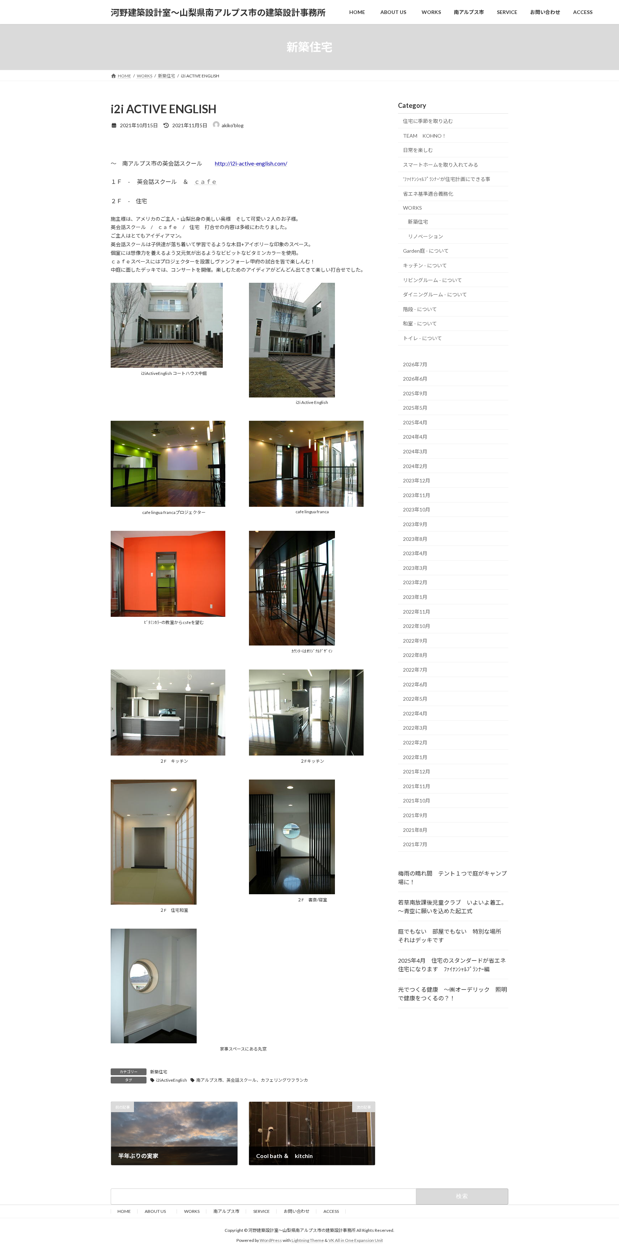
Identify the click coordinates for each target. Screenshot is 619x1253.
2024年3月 (415, 451)
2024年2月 (415, 466)
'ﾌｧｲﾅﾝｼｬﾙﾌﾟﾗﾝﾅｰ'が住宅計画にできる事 (446, 179)
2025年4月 (415, 422)
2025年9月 (415, 393)
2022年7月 (415, 670)
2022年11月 (416, 612)
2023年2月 (415, 583)
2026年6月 (415, 379)
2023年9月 (415, 524)
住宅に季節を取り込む (428, 121)
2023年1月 (415, 597)
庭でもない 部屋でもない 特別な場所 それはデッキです (452, 935)
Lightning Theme (308, 1240)
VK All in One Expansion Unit (355, 1240)
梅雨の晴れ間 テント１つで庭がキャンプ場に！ (452, 877)
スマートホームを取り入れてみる (440, 165)
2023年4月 (415, 553)
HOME (124, 1211)
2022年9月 (415, 641)
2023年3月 (415, 568)
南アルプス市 (226, 1211)
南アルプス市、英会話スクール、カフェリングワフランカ (252, 1080)
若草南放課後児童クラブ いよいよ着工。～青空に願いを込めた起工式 (452, 906)
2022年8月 (415, 655)
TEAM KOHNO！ (425, 136)
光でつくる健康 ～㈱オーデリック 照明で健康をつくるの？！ (452, 993)
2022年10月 (416, 626)
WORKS (412, 208)
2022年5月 (415, 699)
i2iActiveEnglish (171, 1080)
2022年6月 (415, 684)
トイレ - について (422, 338)
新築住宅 (158, 1072)
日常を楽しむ (418, 150)
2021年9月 (415, 815)
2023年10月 (416, 510)
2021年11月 (416, 786)
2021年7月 (415, 844)
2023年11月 (416, 495)
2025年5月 (415, 408)
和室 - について (420, 324)
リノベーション (425, 236)
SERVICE (261, 1211)
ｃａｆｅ (205, 181)
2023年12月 (416, 480)
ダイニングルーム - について (435, 294)
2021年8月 (415, 830)
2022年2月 (415, 742)
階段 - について (420, 309)
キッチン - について (425, 265)
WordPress (271, 1240)
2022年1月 (415, 757)
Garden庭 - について (426, 251)
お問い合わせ (297, 1211)
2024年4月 (415, 437)
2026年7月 (415, 364)
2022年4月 (415, 713)
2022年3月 (415, 728)
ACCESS (331, 1211)
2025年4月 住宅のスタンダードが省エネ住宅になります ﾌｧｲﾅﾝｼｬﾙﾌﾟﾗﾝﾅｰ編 (452, 964)
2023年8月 (415, 539)
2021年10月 (416, 801)
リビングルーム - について (432, 280)
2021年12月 (416, 771)
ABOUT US (157, 1211)
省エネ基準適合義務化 (428, 194)
